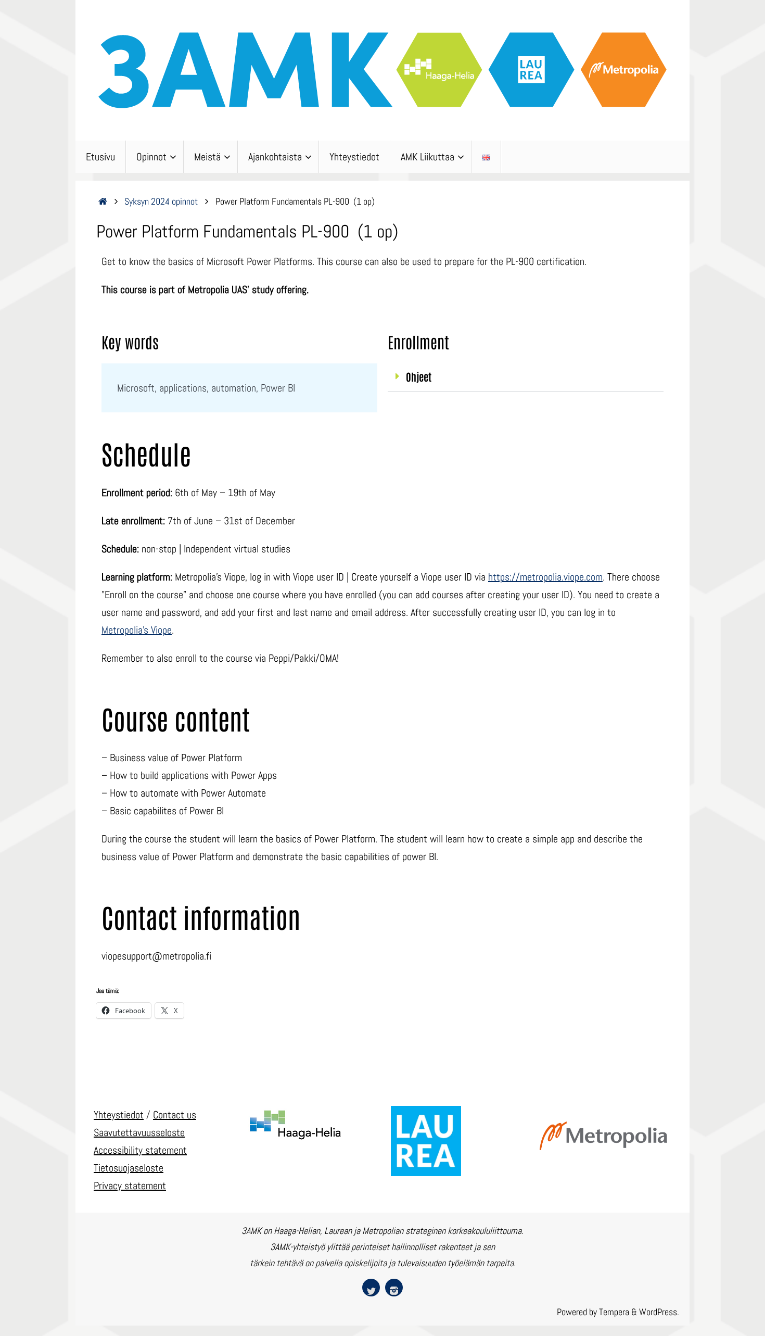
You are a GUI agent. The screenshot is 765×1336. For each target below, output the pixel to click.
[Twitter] (371, 1287)
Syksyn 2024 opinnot (161, 201)
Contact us (174, 1114)
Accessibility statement (140, 1150)
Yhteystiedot (119, 1114)
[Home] (102, 201)
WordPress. (659, 1312)
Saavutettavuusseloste (139, 1132)
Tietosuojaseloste (128, 1168)
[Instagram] (394, 1287)
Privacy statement (130, 1185)
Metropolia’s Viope (136, 630)
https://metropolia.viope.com (545, 577)
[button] (526, 377)
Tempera (614, 1312)
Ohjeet (418, 376)
